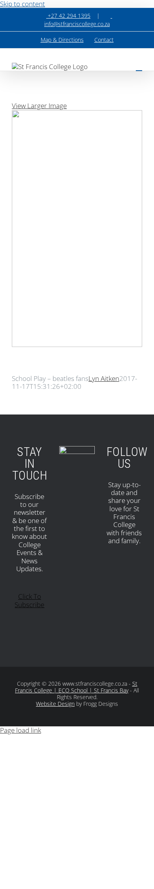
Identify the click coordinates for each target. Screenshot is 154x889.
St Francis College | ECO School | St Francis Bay (76, 687)
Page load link (20, 730)
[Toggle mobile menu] (139, 67)
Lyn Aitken (103, 378)
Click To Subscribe (29, 600)
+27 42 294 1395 (68, 15)
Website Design (55, 703)
